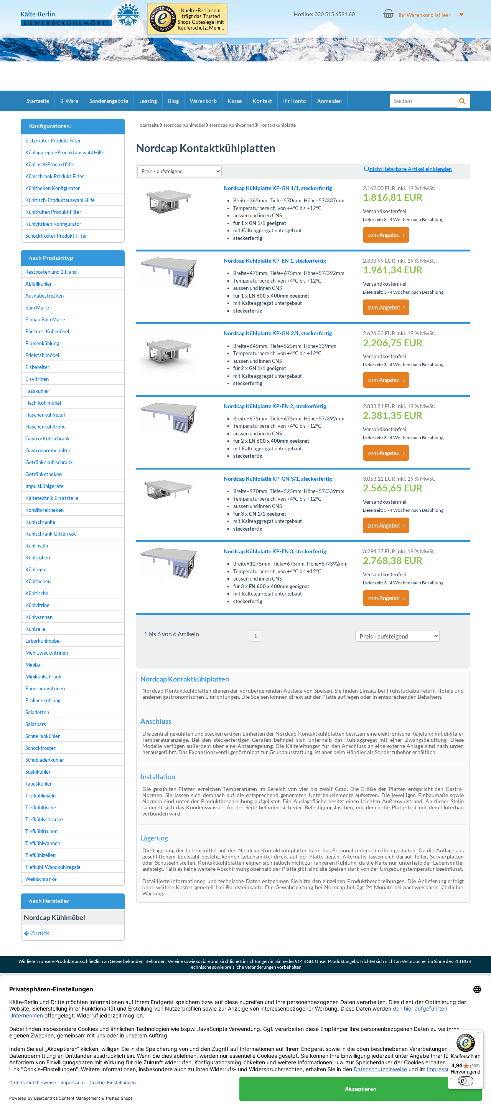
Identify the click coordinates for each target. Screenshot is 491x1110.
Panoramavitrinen (45, 688)
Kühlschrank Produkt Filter (54, 176)
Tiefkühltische (40, 807)
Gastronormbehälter (48, 450)
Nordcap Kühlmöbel (184, 125)
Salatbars (35, 724)
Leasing (148, 101)
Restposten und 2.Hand (51, 272)
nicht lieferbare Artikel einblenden (410, 168)
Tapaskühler (38, 784)
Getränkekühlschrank (49, 462)
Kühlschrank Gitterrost (50, 534)
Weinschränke (41, 879)
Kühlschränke (40, 522)
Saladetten (37, 712)
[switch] (465, 1080)
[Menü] (478, 1034)
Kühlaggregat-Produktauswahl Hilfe (64, 152)
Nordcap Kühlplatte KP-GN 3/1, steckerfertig (278, 478)
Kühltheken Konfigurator (52, 188)
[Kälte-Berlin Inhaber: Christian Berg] (80, 14)
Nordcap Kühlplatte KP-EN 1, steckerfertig (275, 260)
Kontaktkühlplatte (277, 125)
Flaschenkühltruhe (45, 426)
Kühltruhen (37, 557)
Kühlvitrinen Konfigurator (53, 224)
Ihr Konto (294, 101)
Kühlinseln (36, 546)
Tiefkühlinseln (40, 795)
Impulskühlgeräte (44, 486)
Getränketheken (43, 474)
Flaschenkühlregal (45, 415)
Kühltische (36, 593)
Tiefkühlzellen (40, 855)
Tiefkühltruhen (41, 831)
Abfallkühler (38, 284)
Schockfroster (40, 748)
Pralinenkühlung (43, 700)
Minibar (33, 665)
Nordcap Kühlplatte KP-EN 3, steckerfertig (275, 551)
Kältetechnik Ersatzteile (51, 498)
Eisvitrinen (37, 379)
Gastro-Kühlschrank (47, 438)
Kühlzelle (35, 629)
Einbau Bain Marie (45, 319)
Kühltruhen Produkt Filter (53, 212)
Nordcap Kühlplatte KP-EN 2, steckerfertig (275, 406)
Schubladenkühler (44, 760)
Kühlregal (35, 569)
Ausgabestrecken (44, 296)
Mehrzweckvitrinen (46, 653)
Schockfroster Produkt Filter (56, 236)
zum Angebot (385, 234)
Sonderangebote (108, 101)
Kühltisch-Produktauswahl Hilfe (60, 200)
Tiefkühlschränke (44, 819)
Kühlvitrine (37, 605)
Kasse (235, 101)
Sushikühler (38, 772)
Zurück (39, 932)
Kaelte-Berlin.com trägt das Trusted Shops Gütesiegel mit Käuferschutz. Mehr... (201, 19)
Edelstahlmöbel (42, 355)
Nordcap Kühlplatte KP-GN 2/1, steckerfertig (278, 333)
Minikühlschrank (43, 676)
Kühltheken (38, 581)
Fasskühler (37, 391)
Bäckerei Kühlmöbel (47, 331)
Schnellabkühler (42, 736)
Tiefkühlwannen (42, 843)
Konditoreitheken (44, 510)
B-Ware (69, 101)
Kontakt (262, 101)
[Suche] (463, 101)
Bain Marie (37, 307)
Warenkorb (203, 101)
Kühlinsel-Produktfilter (50, 164)
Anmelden (329, 101)
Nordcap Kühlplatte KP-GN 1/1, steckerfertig (278, 188)
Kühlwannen (39, 617)
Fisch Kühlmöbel (43, 403)
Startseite (37, 101)
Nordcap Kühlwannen (232, 125)
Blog (173, 101)
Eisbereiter (37, 367)
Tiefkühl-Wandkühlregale (53, 867)
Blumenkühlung (42, 343)
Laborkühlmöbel (43, 641)
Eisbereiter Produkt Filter (53, 140)
